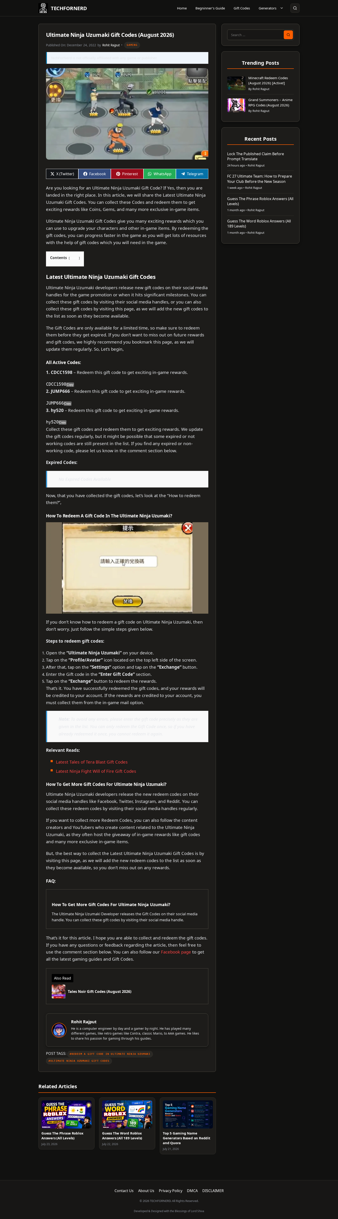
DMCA (192, 1190)
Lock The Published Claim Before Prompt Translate (255, 156)
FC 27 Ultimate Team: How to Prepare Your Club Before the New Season (259, 179)
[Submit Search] (288, 34)
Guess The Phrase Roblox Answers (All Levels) (62, 1135)
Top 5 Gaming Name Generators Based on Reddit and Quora (186, 1138)
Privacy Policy (170, 1190)
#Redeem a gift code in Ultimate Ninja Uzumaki (110, 1054)
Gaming (132, 45)
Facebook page (176, 952)
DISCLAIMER (213, 1190)
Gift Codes (242, 8)
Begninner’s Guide (210, 8)
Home (182, 8)
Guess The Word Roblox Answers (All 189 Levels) (122, 1135)
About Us (146, 1190)
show (74, 258)
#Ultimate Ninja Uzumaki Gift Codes (79, 1060)
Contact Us (124, 1190)
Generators (267, 8)
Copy (70, 384)
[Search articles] (295, 8)
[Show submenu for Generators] (281, 8)
